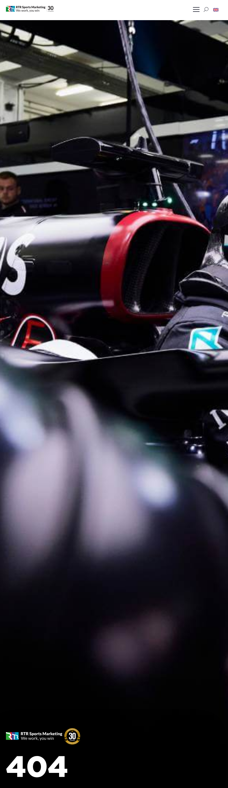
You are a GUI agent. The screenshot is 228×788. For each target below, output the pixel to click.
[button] (215, 9)
